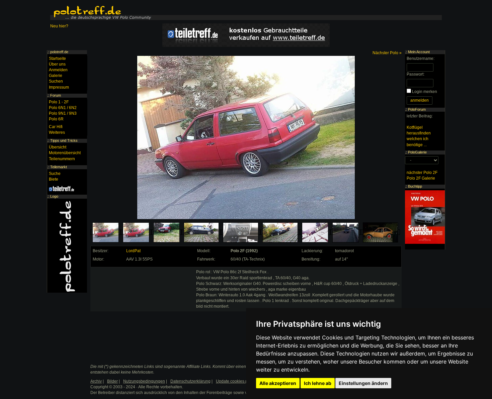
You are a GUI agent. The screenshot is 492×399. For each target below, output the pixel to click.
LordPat (133, 250)
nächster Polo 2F (422, 172)
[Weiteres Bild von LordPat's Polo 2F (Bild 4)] (201, 232)
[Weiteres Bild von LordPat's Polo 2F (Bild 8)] (345, 232)
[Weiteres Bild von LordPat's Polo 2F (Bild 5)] (240, 232)
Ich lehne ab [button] (317, 383)
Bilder (112, 381)
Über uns (57, 64)
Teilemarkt (58, 167)
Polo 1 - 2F (59, 102)
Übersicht (57, 147)
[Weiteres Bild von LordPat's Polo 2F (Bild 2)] (136, 232)
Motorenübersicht (65, 153)
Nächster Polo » (387, 53)
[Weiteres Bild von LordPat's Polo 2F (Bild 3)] (166, 232)
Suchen (56, 81)
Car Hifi (56, 126)
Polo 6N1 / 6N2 (63, 107)
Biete (53, 179)
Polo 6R (56, 119)
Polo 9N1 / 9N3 (63, 113)
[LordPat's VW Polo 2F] (105, 232)
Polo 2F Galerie (421, 178)
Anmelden (58, 70)
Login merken (424, 91)
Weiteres (57, 132)
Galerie (55, 75)
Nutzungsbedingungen (144, 381)
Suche (55, 173)
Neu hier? (59, 26)
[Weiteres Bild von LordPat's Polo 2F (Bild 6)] (280, 232)
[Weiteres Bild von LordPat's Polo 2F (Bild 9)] (380, 232)
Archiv (96, 381)
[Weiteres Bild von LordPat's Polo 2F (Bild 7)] (315, 232)
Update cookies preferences (241, 381)
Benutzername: (420, 58)
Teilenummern (62, 159)
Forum (55, 95)
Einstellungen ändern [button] (363, 383)
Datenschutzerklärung (190, 381)
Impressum (59, 87)
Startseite (57, 58)
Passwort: (415, 74)
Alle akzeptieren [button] (277, 383)
